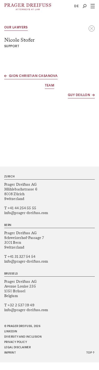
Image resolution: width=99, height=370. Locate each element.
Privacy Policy (15, 342)
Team (49, 85)
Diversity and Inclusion (23, 337)
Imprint (10, 352)
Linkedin (10, 331)
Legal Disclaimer (17, 347)
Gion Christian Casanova (33, 76)
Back (91, 28)
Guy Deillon (79, 95)
